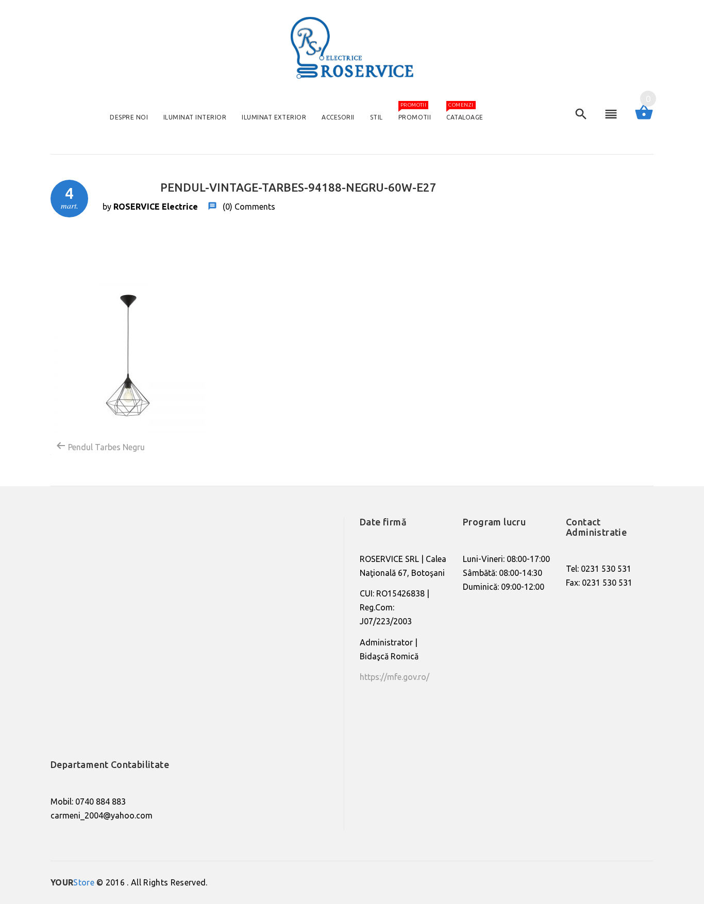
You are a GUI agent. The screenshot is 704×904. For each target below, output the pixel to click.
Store (72, 882)
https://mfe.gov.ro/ (394, 676)
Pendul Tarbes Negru (105, 447)
